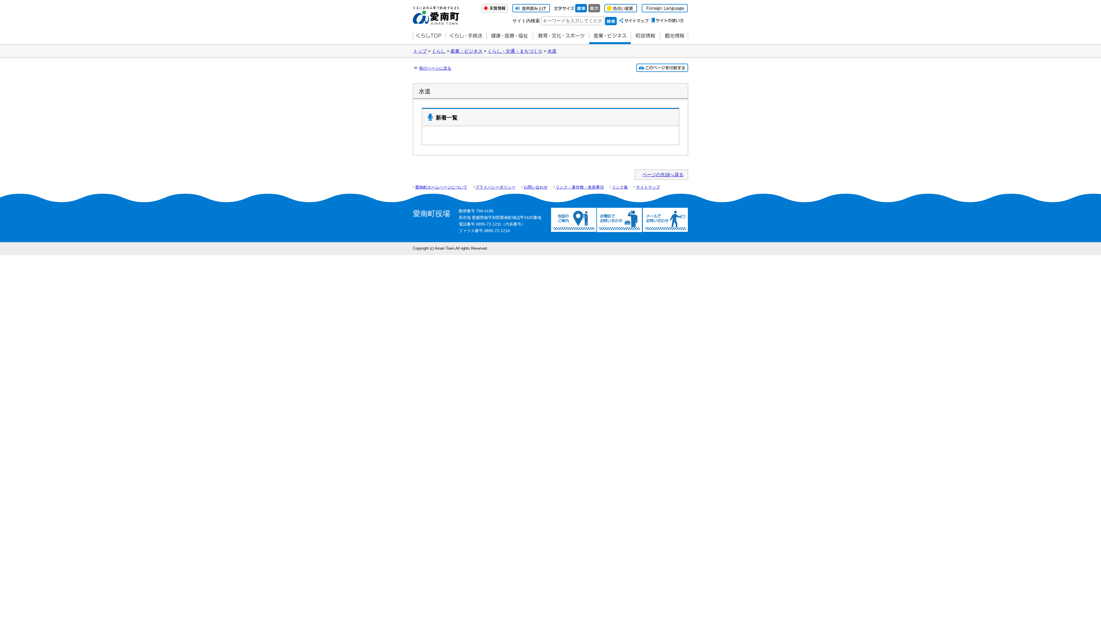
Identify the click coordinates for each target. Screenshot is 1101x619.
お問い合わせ (536, 187)
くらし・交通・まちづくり (514, 51)
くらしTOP (429, 36)
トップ (420, 51)
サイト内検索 (526, 20)
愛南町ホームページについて (441, 187)
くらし (439, 51)
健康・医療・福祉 (510, 36)
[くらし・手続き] (466, 36)
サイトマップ (648, 187)
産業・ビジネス (610, 36)
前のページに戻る (435, 68)
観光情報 (674, 36)
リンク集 (620, 187)
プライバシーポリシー (495, 187)
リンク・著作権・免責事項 (580, 187)
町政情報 (645, 36)
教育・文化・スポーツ (561, 36)
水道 (552, 51)
